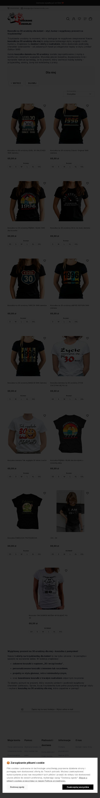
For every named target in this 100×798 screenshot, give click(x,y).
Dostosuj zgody (17, 787)
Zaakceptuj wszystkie (78, 787)
